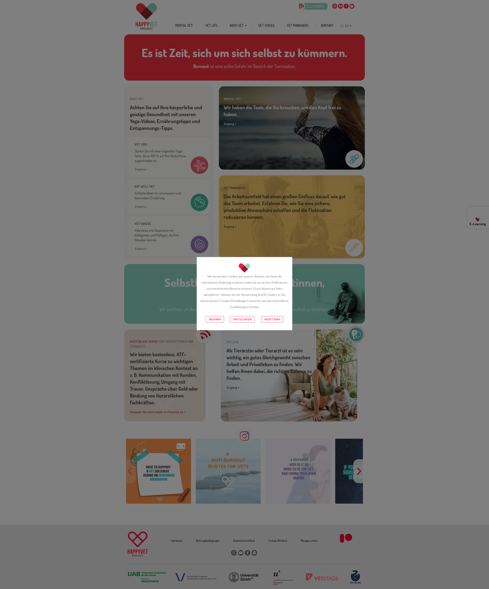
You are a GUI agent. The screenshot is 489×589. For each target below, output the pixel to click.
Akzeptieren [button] (272, 319)
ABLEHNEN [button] (215, 319)
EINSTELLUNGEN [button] (242, 319)
